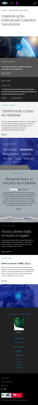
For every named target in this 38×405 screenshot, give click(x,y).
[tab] (14, 190)
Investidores (19, 362)
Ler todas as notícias (16, 98)
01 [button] (4, 167)
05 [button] (18, 167)
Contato (19, 355)
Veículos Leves (14, 189)
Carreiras (19, 359)
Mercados (19, 347)
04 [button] (14, 167)
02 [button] (7, 167)
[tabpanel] (19, 154)
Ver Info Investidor (6, 73)
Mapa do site (4, 385)
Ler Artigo (4, 98)
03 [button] (11, 167)
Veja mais (19, 332)
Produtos (19, 342)
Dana (19, 351)
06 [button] (21, 167)
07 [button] (25, 167)
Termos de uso (5, 378)
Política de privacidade (6, 381)
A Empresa (19, 338)
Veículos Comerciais (23, 189)
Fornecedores (19, 367)
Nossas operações (6, 251)
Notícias (19, 365)
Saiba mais (4, 134)
